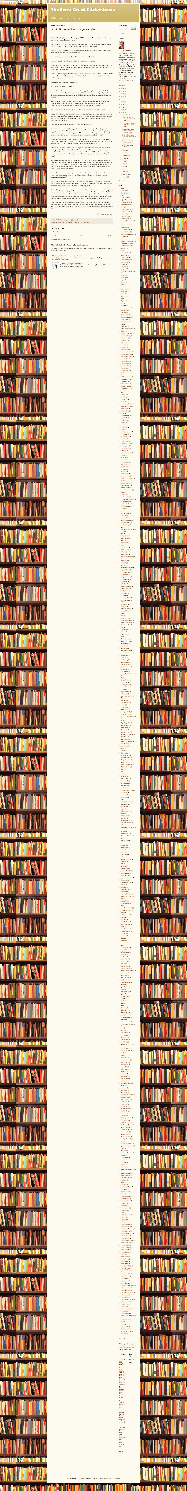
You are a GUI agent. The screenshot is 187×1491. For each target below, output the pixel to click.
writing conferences (126, 1247)
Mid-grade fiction (125, 760)
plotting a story (125, 840)
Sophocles (123, 984)
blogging (123, 301)
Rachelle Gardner (121, 1413)
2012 (122, 112)
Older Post (109, 236)
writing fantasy (125, 1259)
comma (123, 422)
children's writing (125, 388)
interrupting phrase (126, 650)
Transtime (123, 1160)
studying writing (125, 1050)
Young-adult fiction (126, 1331)
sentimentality (124, 966)
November (126, 150)
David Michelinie (125, 464)
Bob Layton (124, 305)
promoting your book (126, 878)
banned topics (124, 278)
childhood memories (126, 379)
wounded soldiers (125, 1191)
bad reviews (124, 275)
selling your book (125, 961)
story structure (124, 1035)
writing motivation (126, 1290)
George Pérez (124, 581)
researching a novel (126, 910)
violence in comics (126, 1173)
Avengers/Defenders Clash (128, 271)
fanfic (122, 540)
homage (123, 613)
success (122, 1055)
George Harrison (125, 577)
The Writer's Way (125, 1129)
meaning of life (125, 746)
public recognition (126, 882)
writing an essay (125, 1238)
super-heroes (124, 1062)
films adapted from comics (128, 556)
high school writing (126, 609)
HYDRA (123, 632)
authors (123, 264)
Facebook (123, 518)
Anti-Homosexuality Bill (127, 234)
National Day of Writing (127, 790)
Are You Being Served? (127, 241)
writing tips (124, 1311)
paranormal (124, 813)
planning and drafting (126, 836)
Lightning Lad (125, 702)
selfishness (123, 957)
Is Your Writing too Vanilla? (127, 146)
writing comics (125, 1245)
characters (123, 368)
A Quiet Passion (125, 200)
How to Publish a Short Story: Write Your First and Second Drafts (122, 1436)
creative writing (125, 436)
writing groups (125, 1276)
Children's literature (126, 386)
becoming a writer (126, 287)
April (124, 169)
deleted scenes (124, 474)
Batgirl (122, 280)
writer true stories (125, 1201)
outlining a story (125, 811)
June (124, 163)
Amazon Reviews (125, 225)
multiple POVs (125, 778)
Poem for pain (124, 847)
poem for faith (124, 845)
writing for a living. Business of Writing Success (128, 1269)
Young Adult (124, 1326)
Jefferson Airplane (126, 664)
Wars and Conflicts (126, 1178)
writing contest (125, 1250)
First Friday (124, 565)
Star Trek (123, 1008)
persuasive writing (126, 822)
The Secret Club (125, 1122)
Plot (122, 838)
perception (123, 818)
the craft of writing (126, 1109)
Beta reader (124, 291)
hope (122, 616)
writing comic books (126, 1243)
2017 (122, 99)
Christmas (123, 395)
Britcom (123, 324)
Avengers (123, 267)
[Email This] (70, 220)
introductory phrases (126, 653)
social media (124, 980)
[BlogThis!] (72, 220)
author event (124, 255)
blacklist (123, 296)
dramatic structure (126, 487)
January (125, 177)
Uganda (123, 1164)
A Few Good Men (126, 198)
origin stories (124, 806)
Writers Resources (125, 1215)
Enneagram (124, 508)
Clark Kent (124, 399)
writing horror (124, 1278)
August (125, 158)
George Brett (124, 574)
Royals (122, 926)
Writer (122, 1194)
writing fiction (124, 1264)
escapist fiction (125, 513)
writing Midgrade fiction (127, 1285)
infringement (124, 643)
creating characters (126, 434)
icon (122, 636)
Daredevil (123, 460)
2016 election (124, 193)
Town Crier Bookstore (127, 1153)
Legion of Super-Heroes (127, 696)
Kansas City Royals (126, 680)
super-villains (124, 1069)
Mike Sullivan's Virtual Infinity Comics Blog (122, 1373)
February (125, 174)
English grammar (125, 506)
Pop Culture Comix (126, 859)
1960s (122, 188)
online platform (125, 804)
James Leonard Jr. (125, 662)
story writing (124, 1039)
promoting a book (125, 875)
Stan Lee (123, 1003)
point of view (124, 854)
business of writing (126, 336)
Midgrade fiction (125, 767)
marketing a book (125, 732)
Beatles (122, 284)
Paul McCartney (125, 816)
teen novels (124, 1106)
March (125, 171)
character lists (124, 359)
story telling (124, 1037)
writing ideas (124, 1281)
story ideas (123, 1030)
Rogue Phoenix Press (126, 924)
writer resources (125, 1198)
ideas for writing (125, 639)
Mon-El (123, 771)
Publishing (123, 887)
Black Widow (124, 294)
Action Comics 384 (126, 209)
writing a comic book (126, 1226)
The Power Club (125, 1120)
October (125, 153)
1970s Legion (124, 191)
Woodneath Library (126, 1187)
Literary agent (124, 707)
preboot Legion (125, 868)
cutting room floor (126, 453)
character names (125, 361)
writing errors (124, 1254)
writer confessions (126, 1196)
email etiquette (125, 497)
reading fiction (125, 901)
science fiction (124, 947)
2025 (122, 88)
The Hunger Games (126, 1118)
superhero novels (125, 1078)
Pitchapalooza (124, 831)
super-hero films (125, 1057)
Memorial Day (125, 753)
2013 (122, 110)
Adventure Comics (126, 216)
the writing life (125, 1132)
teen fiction (124, 1102)
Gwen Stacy (124, 593)
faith (122, 527)
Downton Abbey (125, 485)
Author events (124, 257)
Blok (122, 303)
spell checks (124, 989)
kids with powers (125, 691)
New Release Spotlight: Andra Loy (122, 1418)
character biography (126, 352)
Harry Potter (124, 604)
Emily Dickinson (125, 501)
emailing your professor (127, 499)
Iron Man (123, 657)
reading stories (125, 903)
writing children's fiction (127, 1240)
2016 (122, 102)
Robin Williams (125, 922)
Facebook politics (125, 522)
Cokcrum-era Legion (126, 406)
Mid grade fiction (125, 757)
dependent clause (125, 476)
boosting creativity (126, 317)
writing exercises (125, 1257)
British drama (124, 326)
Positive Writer (121, 1390)
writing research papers (127, 1299)
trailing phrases (125, 1157)
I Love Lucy (124, 634)
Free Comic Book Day (127, 567)
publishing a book (125, 889)
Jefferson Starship (125, 667)
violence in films (125, 1175)
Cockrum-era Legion (126, 404)
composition (124, 427)
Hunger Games (125, 630)
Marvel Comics (125, 739)
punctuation (124, 892)
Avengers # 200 (125, 269)
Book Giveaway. (125, 308)
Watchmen (123, 1180)
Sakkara (123, 938)
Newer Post (54, 236)
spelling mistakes (125, 991)
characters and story (126, 370)
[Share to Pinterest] (77, 220)
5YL (122, 195)
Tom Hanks (124, 1150)
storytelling (124, 1042)
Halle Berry (124, 595)
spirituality (124, 998)
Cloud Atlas (124, 402)
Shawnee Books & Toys (127, 970)
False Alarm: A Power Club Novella (128, 530)
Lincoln (72, 222)
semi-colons (124, 964)
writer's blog (124, 1205)
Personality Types (125, 820)
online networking (126, 802)
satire (122, 945)
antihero (123, 239)
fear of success (125, 550)
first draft (123, 563)
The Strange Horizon (126, 1125)
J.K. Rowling (124, 660)
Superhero (123, 1074)
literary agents (124, 709)
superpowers (124, 1090)
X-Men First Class (126, 1320)
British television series (127, 329)
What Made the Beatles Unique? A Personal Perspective (69, 245)
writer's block (124, 1203)
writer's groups (125, 1208)
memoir (123, 751)
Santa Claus (124, 943)
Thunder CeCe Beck (126, 1143)
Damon (123, 455)
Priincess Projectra (126, 871)
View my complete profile (126, 81)
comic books (124, 418)
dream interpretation (126, 490)
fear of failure (124, 547)
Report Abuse (123, 1339)
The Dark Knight (125, 1111)
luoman (106, 1478)
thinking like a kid (126, 1139)
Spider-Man (124, 994)
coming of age (124, 420)
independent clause (126, 641)
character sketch (125, 363)
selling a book (124, 959)
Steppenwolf (124, 1019)
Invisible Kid (124, 655)
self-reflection (124, 954)
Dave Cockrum (125, 462)
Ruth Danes (124, 933)
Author (122, 250)
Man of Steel (124, 727)
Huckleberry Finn (125, 625)
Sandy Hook (86, 222)
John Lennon (124, 671)
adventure (123, 214)
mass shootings (78, 222)
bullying (123, 331)
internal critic (124, 648)
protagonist (124, 880)
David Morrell (124, 467)
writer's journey (125, 1210)
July (124, 161)
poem (122, 843)
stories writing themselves (128, 1024)
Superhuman (124, 1085)
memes (122, 748)
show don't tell (125, 978)
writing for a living (126, 1266)
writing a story (125, 1236)
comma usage (124, 425)
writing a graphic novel (127, 1229)
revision (123, 917)
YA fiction (123, 1324)
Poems (122, 850)
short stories (124, 973)
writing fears (124, 1261)
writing (123, 1217)
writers (122, 1212)
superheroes (124, 1081)
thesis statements (125, 1136)
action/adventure (125, 211)
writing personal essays (127, 1292)
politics (123, 857)
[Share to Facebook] (75, 220)
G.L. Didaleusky (125, 572)
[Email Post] (66, 220)
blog (122, 298)
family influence (125, 538)
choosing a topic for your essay (127, 391)
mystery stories (125, 785)
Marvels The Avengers (127, 741)
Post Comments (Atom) (64, 239)
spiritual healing (125, 996)
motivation (124, 774)
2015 (122, 104)
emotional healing (125, 504)
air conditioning (125, 218)
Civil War (67, 222)
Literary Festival (125, 712)
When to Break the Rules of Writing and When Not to (129, 124)
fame (122, 533)
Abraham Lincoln (60, 222)
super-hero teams (125, 1060)
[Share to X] (73, 220)
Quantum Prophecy (126, 894)
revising (123, 912)
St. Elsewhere (124, 1001)
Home (82, 236)
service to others (125, 968)
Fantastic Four (124, 543)
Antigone (123, 236)
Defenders (123, 471)
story (122, 1028)
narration (123, 788)
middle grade (124, 762)
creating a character (126, 432)
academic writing (125, 204)
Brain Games (124, 319)
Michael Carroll (125, 755)
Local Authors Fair (126, 714)
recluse (122, 905)
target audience (125, 1097)
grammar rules (125, 588)
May (124, 166)
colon (122, 413)
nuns (122, 799)
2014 (122, 107)
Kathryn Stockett (125, 685)
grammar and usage (126, 586)
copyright (123, 429)
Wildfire (123, 1182)
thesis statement (125, 1134)
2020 (122, 91)
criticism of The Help (126, 443)
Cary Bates (124, 343)
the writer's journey (126, 1127)
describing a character (127, 478)
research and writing (126, 908)
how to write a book (126, 620)
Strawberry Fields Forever (128, 1044)
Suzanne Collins (125, 1092)
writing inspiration (126, 1283)
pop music (123, 861)
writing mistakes (125, 1288)
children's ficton (125, 384)
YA (121, 1322)
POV (122, 864)
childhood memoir (126, 377)
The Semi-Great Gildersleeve (83, 9)
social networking (125, 982)
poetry (122, 852)
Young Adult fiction (126, 1329)
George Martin (125, 579)
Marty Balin (124, 737)
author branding (125, 253)
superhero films (125, 1076)
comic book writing (126, 415)
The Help (123, 1113)
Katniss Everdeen (125, 687)
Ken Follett (124, 689)
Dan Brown (124, 457)
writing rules (124, 1304)
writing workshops (126, 1313)
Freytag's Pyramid (126, 570)
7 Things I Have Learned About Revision (71, 263)
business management (126, 333)
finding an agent (125, 560)
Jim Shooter (124, 669)
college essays (124, 409)
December (126, 115)
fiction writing (124, 554)
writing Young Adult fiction (128, 1316)
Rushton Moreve (125, 931)
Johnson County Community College (128, 674)
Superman (123, 1088)
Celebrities (123, 345)
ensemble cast (124, 511)
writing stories (124, 1306)
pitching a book (125, 833)
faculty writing (125, 525)
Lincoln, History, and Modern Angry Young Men (129, 136)
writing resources (125, 1302)
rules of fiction (125, 929)
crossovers (123, 450)
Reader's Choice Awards (127, 896)
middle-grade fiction (126, 765)
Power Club (124, 866)
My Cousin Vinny (125, 783)
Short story (124, 975)
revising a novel (125, 915)
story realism (124, 1033)
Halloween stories (125, 598)
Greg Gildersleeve (126, 51)
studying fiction (125, 1048)
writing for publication (127, 1274)
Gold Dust (123, 584)
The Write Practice (122, 1428)
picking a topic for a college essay (128, 828)
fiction (122, 552)
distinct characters (125, 483)
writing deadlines (125, 1252)
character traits (125, 366)
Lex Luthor (124, 700)
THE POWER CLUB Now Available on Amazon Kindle (128, 130)
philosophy (124, 825)
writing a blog (124, 1219)
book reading (124, 312)
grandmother (124, 591)
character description (126, 354)
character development (127, 356)
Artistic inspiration (126, 246)
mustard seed (124, 781)
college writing (125, 411)
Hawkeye (123, 606)
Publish (123, 885)
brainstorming (124, 322)
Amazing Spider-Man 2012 (128, 221)
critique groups (125, 446)
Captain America (125, 340)
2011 (122, 180)
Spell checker (124, 987)
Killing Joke (124, 694)
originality (123, 809)
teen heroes (124, 1104)
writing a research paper (127, 1233)
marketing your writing (127, 734)
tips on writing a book (127, 1146)
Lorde (122, 720)
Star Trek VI (124, 1012)
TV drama (123, 1162)
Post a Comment (57, 232)
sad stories (123, 936)
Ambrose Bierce (125, 227)
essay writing (124, 515)
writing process (125, 1295)
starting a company (126, 1017)
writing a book (125, 1222)
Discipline (123, 481)
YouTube (123, 1333)
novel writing (124, 797)
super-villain (124, 1067)
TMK (122, 1148)
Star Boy (123, 1005)
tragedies (123, 1155)
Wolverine (123, 1185)
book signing (124, 315)
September (126, 155)
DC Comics (124, 469)
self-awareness (124, 950)
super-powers (124, 1064)
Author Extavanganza (126, 260)
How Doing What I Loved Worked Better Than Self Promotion (122, 1398)
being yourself (124, 289)
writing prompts (125, 1297)
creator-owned (124, 441)
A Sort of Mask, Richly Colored (122, 1362)
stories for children (126, 1022)
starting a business (126, 1015)
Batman (123, 282)
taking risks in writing (127, 1095)
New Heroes (124, 792)
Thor (122, 1141)
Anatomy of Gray (125, 229)
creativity (123, 439)
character (123, 347)
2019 (122, 94)
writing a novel (125, 1231)
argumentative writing (127, 243)
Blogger (117, 1478)
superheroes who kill (126, 1083)
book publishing (125, 310)
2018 (122, 96)
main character (125, 725)
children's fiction (125, 381)
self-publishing (125, 952)
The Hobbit (124, 1116)
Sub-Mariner (124, 1053)
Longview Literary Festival (128, 716)
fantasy (122, 545)
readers (122, 899)
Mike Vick (123, 769)
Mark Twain (124, 730)
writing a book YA (126, 1224)
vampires (123, 1167)
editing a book (124, 494)
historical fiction (125, 611)
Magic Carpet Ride (126, 723)
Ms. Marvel (124, 776)
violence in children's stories (128, 1169)
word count (124, 1189)
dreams (122, 492)
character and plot (125, 349)
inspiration (123, 646)
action (122, 207)
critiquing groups (125, 448)
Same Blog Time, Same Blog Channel (128, 141)
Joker (122, 678)
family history (124, 536)
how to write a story (126, 622)
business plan (124, 338)
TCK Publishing (125, 1099)
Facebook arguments (126, 520)
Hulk (122, 627)
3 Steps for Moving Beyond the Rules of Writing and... (128, 118)
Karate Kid (124, 682)
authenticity (124, 248)
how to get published (126, 618)
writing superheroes (126, 1309)
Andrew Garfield (125, 232)
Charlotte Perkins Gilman (128, 373)
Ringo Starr (124, 919)
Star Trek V (124, 1010)
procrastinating (125, 873)
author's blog (124, 262)
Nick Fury (123, 795)
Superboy (123, 1071)
